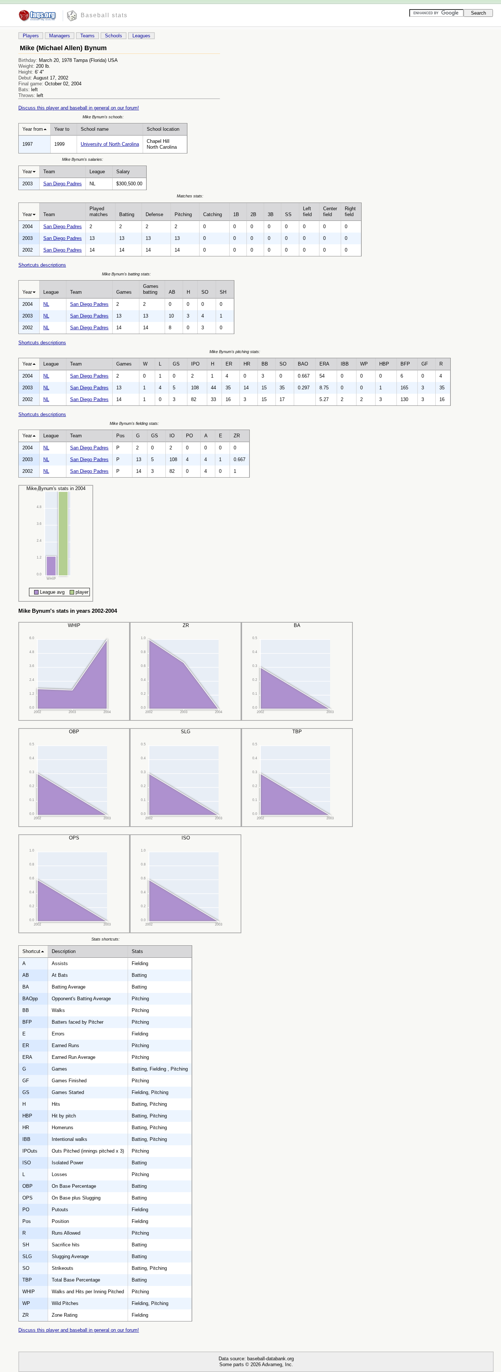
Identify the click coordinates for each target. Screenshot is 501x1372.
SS (288, 214)
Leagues (141, 35)
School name (95, 129)
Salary (123, 171)
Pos (120, 435)
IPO (195, 364)
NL (46, 304)
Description (64, 951)
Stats (137, 951)
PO (189, 435)
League (97, 171)
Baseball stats (104, 15)
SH (223, 292)
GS (176, 364)
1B (236, 214)
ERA (324, 364)
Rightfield (350, 211)
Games (124, 292)
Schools (113, 35)
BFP (405, 364)
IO (172, 435)
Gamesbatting (150, 289)
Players (31, 35)
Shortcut (31, 951)
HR (247, 364)
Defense (154, 214)
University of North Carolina (110, 144)
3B (271, 214)
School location (163, 129)
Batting (126, 214)
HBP (384, 364)
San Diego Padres (62, 183)
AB (172, 292)
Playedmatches (98, 211)
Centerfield (330, 211)
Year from (32, 129)
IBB (345, 364)
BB (265, 364)
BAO (303, 364)
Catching (212, 214)
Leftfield (307, 211)
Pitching (183, 214)
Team (49, 171)
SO (204, 292)
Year (27, 171)
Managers (59, 35)
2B (253, 214)
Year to (61, 129)
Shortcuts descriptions (42, 265)
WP (364, 364)
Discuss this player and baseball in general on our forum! (78, 108)
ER (229, 364)
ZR (237, 435)
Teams (87, 35)
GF (424, 364)
